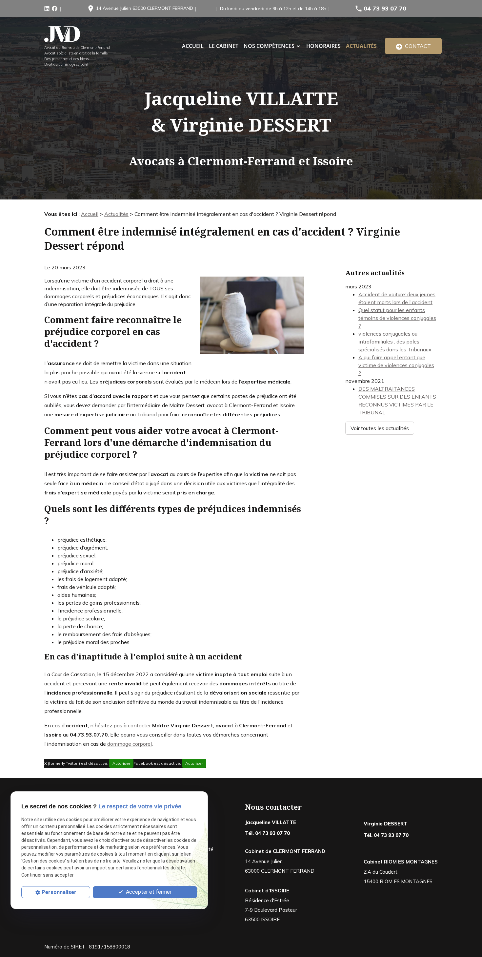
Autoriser (121, 763)
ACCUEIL (193, 46)
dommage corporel (129, 743)
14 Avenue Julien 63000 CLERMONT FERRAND (144, 8)
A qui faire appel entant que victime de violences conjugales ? (396, 365)
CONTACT (416, 46)
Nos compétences (269, 46)
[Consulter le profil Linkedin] (47, 8)
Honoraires (323, 46)
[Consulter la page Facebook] (54, 8)
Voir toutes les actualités (380, 428)
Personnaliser (59, 892)
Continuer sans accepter (47, 875)
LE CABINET (223, 46)
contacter (139, 725)
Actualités (361, 46)
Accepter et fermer (148, 892)
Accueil (89, 214)
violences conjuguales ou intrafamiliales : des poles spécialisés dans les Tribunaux (395, 341)
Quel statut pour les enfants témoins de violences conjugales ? (397, 318)
